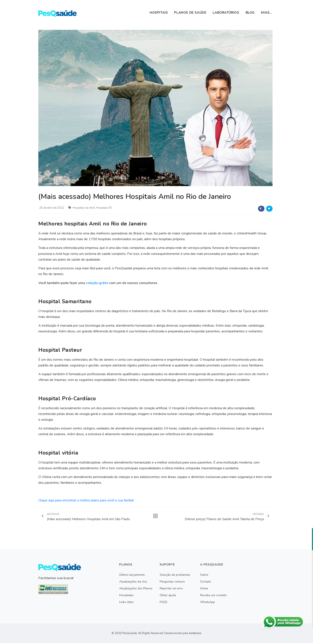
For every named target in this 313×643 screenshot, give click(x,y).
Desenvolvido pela (182, 633)
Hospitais (159, 12)
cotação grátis (97, 283)
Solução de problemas (175, 575)
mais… (266, 12)
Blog (250, 12)
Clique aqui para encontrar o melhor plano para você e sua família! (86, 500)
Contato (205, 582)
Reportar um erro (171, 588)
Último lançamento (132, 575)
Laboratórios (226, 12)
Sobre (204, 575)
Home (204, 588)
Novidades (126, 595)
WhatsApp (207, 602)
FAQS (163, 602)
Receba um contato (213, 595)
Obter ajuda (168, 595)
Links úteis (126, 602)
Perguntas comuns (172, 582)
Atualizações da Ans (133, 582)
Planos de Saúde (190, 12)
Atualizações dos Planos (135, 588)
